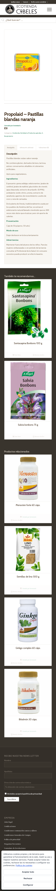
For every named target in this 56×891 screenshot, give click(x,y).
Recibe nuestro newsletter (38, 2)
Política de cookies (24, 865)
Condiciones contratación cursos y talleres (20, 830)
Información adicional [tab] (26, 147)
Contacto (25, 2)
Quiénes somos (15, 2)
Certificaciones (10, 826)
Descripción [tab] (10, 147)
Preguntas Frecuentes (12, 844)
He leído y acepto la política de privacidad (24, 794)
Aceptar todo (28, 872)
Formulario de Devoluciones (15, 848)
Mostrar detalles (39, 355)
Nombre (7, 760)
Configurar (28, 885)
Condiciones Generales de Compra (17, 835)
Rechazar (28, 878)
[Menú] (48, 9)
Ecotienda (16, 133)
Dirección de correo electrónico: (17, 782)
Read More (17, 355)
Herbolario (24, 133)
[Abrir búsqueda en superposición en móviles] (28, 21)
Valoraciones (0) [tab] (44, 147)
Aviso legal (8, 822)
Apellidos (8, 771)
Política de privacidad (12, 839)
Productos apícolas (34, 133)
